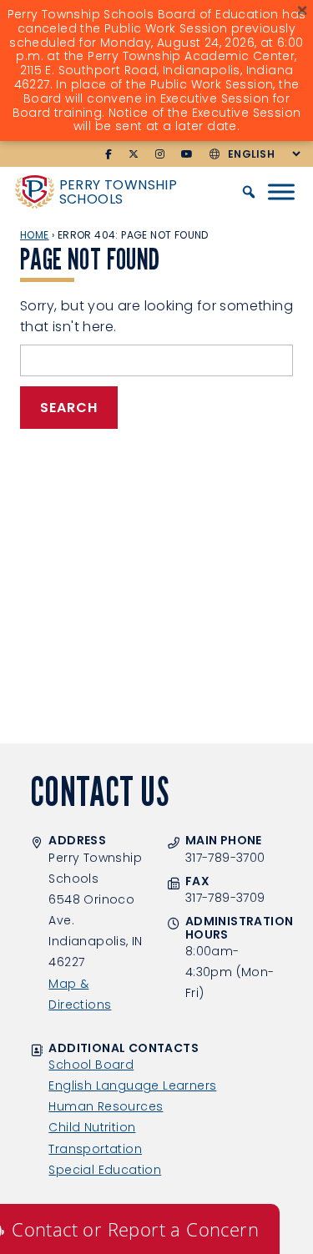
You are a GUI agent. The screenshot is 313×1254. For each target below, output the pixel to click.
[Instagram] (160, 154)
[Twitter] (133, 154)
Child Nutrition (91, 1127)
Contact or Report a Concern (135, 1229)
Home (34, 235)
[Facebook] (108, 154)
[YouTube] (186, 154)
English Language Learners (132, 1085)
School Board (91, 1064)
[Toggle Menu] (281, 192)
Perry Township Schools (118, 192)
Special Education (104, 1169)
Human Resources (105, 1106)
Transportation (95, 1149)
